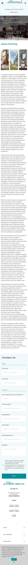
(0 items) (25, 3)
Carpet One (4, 18)
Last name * (5, 378)
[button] (19, 3)
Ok (14, 559)
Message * (4, 445)
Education (7, 541)
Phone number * (6, 404)
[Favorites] (22, 3)
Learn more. (11, 556)
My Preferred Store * (7, 435)
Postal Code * (5, 425)
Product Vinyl (7, 20)
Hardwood (4, 108)
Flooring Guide (14, 18)
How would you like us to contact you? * (12, 394)
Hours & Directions (14, 496)
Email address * (6, 414)
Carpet (3, 155)
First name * (5, 368)
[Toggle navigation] (2, 3)
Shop (5, 527)
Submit (14, 476)
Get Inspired (7, 534)
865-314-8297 (14, 12)
